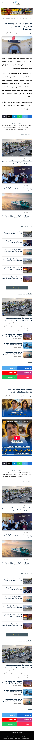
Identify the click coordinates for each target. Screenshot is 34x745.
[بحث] (2, 3)
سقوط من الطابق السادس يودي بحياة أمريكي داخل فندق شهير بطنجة (12, 278)
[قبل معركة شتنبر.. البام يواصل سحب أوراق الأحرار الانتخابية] (17, 174)
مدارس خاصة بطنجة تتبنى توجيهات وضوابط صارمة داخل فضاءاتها (24, 127)
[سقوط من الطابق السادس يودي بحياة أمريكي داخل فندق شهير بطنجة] (27, 279)
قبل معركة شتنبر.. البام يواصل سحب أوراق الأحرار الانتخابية (18, 189)
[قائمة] (31, 3)
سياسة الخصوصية (11, 736)
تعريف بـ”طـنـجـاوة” (21, 736)
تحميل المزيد (17, 288)
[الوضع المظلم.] (5, 2)
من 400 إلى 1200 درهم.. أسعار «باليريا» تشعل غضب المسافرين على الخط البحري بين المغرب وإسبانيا (17, 216)
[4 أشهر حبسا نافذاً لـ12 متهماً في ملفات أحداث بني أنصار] (27, 270)
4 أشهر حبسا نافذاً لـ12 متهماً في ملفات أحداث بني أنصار (13, 269)
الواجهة (30, 315)
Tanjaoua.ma (15, 733)
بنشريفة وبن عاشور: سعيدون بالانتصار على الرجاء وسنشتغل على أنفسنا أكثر (9, 474)
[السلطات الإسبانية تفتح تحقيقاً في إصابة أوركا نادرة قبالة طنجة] (27, 345)
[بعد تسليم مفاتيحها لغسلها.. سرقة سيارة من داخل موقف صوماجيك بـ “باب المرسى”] (17, 147)
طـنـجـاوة (23, 33)
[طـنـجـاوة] (17, 2)
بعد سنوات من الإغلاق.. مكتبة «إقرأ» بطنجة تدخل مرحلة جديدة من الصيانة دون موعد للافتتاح (12, 260)
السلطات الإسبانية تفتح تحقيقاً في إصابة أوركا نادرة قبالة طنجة (13, 344)
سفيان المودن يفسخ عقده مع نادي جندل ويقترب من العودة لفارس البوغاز (9, 127)
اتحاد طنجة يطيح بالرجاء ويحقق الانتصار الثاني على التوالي (24, 474)
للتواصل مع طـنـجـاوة (8, 738)
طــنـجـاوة (23, 396)
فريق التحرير (17, 738)
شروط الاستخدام (25, 738)
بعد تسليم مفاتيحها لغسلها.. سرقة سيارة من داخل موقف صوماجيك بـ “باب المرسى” (17, 162)
